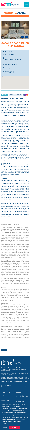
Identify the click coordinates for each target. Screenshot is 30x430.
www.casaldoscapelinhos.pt (11, 64)
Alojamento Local (5, 400)
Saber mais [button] (5, 423)
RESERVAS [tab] (19, 94)
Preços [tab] (12, 94)
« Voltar (4, 349)
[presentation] (22, 37)
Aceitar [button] (14, 427)
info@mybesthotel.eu (20, 399)
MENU (26, 4)
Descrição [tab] (4, 94)
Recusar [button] (5, 427)
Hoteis (2, 395)
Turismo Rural (10, 13)
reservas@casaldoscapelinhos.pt (12, 67)
